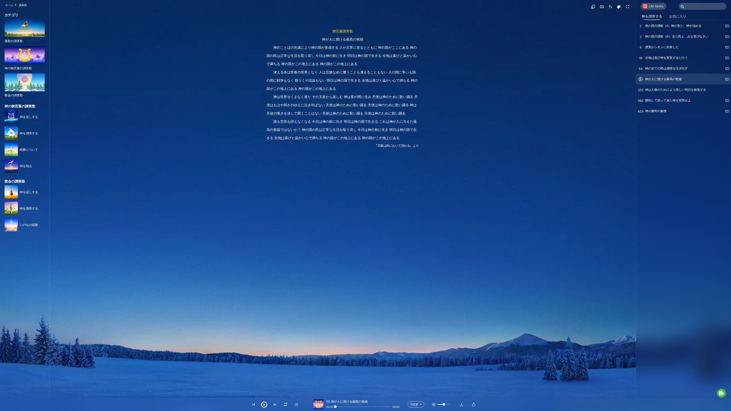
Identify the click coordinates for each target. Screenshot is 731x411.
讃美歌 (23, 5)
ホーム (9, 5)
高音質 (414, 404)
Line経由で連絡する (683, 376)
